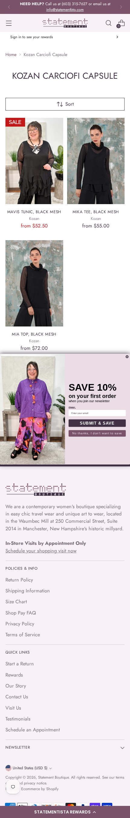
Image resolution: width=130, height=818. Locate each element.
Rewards (14, 674)
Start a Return (19, 663)
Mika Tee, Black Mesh (96, 212)
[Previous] (9, 7)
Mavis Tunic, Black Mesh (34, 212)
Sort (69, 104)
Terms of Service (22, 634)
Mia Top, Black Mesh (34, 334)
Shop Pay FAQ (20, 612)
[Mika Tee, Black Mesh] (96, 161)
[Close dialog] (127, 356)
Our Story (15, 685)
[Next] (121, 7)
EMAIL (72, 407)
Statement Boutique (53, 777)
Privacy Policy (19, 623)
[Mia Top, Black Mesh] (34, 283)
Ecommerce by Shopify (40, 789)
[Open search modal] (108, 23)
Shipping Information (27, 590)
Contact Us (16, 696)
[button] (65, 812)
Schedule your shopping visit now (40, 550)
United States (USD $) (30, 768)
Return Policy (19, 579)
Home (10, 54)
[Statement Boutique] (65, 23)
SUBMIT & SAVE (97, 423)
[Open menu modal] (8, 23)
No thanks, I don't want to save (97, 433)
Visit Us (13, 707)
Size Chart (16, 601)
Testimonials (18, 718)
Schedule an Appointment (32, 729)
